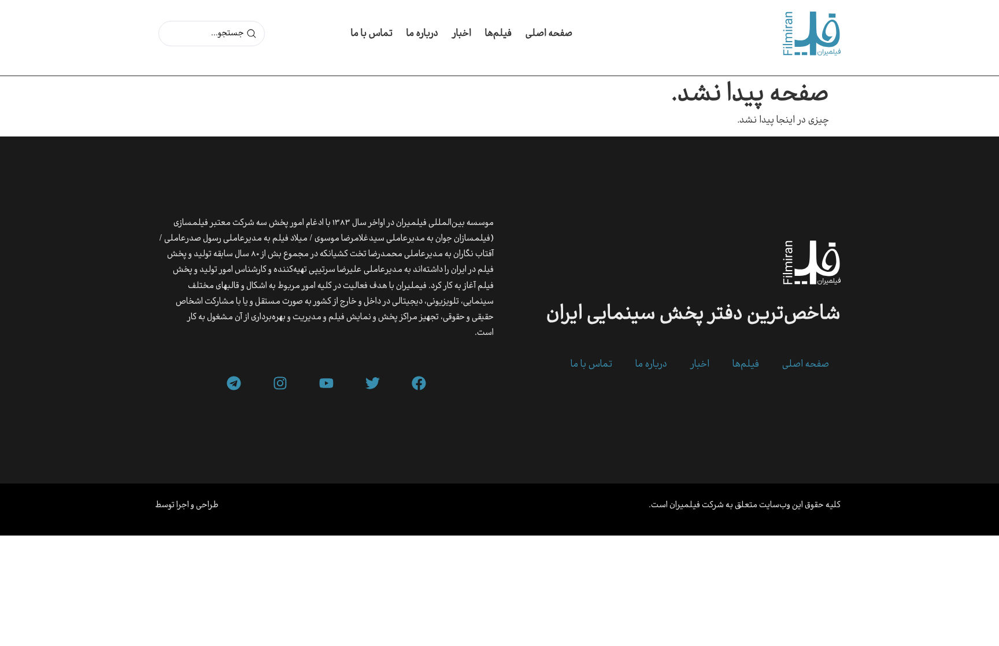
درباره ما (422, 34)
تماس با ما (372, 34)
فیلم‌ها (498, 34)
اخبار (461, 34)
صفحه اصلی (549, 34)
